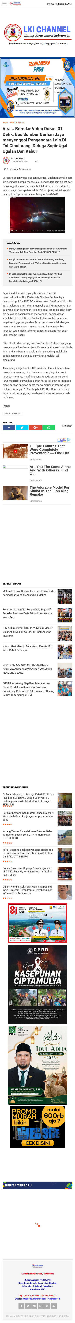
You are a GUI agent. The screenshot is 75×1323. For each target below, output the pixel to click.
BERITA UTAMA (17, 122)
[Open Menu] (4, 4)
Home (5, 122)
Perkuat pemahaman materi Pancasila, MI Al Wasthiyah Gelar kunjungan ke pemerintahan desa (28, 816)
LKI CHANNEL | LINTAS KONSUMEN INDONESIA (46, 1316)
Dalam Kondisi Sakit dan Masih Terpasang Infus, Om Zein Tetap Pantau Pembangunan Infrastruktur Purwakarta (27, 890)
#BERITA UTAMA (13, 413)
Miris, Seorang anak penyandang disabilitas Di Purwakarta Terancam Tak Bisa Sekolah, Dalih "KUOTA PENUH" (28, 853)
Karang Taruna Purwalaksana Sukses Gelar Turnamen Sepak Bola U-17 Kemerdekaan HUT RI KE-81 (27, 835)
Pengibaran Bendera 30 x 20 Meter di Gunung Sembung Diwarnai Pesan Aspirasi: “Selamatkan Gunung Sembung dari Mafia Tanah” (37, 263)
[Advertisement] (37, 543)
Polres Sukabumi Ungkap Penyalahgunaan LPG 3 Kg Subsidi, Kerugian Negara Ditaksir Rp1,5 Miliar (27, 872)
